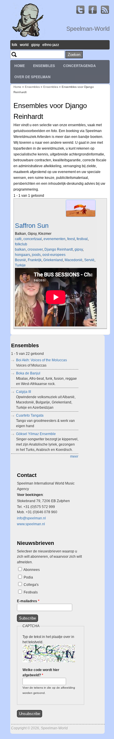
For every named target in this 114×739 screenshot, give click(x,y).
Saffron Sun (32, 225)
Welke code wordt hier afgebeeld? (41, 672)
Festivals (31, 592)
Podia (28, 577)
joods (36, 255)
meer (74, 456)
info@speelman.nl (31, 518)
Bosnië (20, 260)
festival (82, 239)
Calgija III (23, 392)
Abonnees (31, 570)
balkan (20, 249)
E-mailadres (28, 601)
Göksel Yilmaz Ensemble (36, 434)
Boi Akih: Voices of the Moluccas (41, 360)
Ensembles (44, 65)
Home (19, 65)
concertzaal (32, 239)
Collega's (31, 585)
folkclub (21, 244)
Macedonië (73, 260)
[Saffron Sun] (81, 217)
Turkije (20, 265)
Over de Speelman (32, 76)
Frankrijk (35, 260)
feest (71, 239)
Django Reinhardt (58, 249)
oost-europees (53, 255)
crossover (35, 249)
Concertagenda (79, 65)
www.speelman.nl (31, 524)
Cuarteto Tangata (30, 415)
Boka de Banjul (28, 373)
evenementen (54, 239)
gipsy (79, 249)
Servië (89, 260)
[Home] (27, 37)
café (18, 239)
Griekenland (53, 260)
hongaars (22, 255)
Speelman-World (88, 28)
